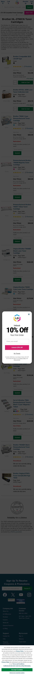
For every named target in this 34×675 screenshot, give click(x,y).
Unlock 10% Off (17, 347)
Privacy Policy (20, 651)
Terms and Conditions (18, 664)
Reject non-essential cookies (17, 672)
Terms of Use (17, 359)
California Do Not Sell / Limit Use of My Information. (17, 666)
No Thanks (17, 353)
